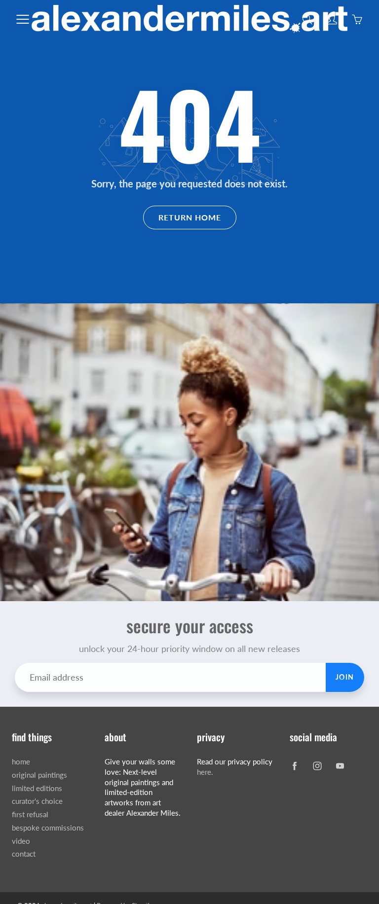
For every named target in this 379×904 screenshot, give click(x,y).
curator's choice (37, 801)
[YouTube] (340, 765)
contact (24, 854)
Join (345, 677)
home (21, 762)
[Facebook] (294, 765)
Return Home (189, 217)
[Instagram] (317, 765)
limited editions (37, 788)
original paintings (39, 775)
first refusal (30, 814)
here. (205, 772)
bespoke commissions (48, 828)
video (21, 841)
